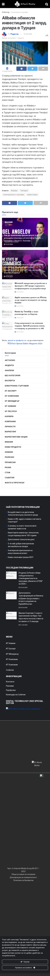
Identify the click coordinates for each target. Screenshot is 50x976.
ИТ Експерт (11, 390)
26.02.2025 (9, 276)
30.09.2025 (23, 587)
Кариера (9, 416)
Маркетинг (10, 431)
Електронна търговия (19, 12)
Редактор (15, 34)
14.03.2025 (9, 244)
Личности (10, 426)
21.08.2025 (23, 625)
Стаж (7, 472)
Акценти (9, 365)
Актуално (10, 360)
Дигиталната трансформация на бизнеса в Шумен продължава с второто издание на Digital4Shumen (31, 598)
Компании (10, 421)
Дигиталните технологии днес (21, 539)
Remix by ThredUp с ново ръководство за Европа (26, 312)
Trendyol (24, 190)
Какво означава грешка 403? (20, 557)
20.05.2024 (19, 292)
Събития (9, 477)
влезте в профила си (17, 340)
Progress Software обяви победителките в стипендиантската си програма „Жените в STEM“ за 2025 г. (31, 578)
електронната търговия (13, 194)
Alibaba (14, 190)
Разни (8, 467)
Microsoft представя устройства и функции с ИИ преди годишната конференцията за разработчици (31, 286)
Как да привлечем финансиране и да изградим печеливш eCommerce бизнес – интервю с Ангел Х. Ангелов (23, 238)
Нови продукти (13, 447)
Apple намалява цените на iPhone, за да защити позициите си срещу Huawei (31, 300)
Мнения (9, 441)
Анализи (9, 370)
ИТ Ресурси (11, 411)
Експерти (10, 380)
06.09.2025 (23, 607)
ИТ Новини (10, 406)
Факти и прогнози (14, 482)
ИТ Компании (12, 395)
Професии (10, 462)
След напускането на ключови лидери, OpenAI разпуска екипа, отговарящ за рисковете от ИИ (30, 326)
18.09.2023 (27, 34)
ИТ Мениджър (12, 401)
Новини (9, 452)
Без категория (12, 375)
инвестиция (32, 194)
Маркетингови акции (16, 436)
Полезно (9, 457)
